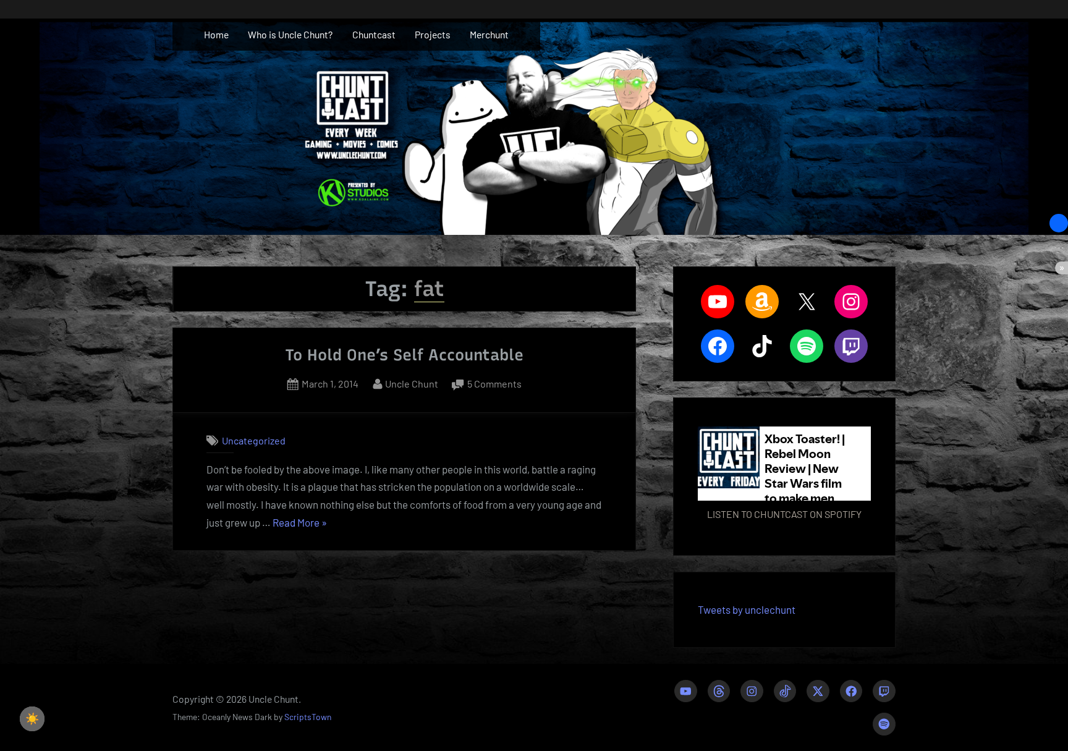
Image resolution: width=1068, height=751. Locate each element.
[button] (1058, 223)
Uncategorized (254, 440)
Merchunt (489, 34)
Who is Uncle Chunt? (290, 34)
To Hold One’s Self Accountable (404, 355)
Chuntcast (374, 34)
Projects (433, 34)
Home (216, 34)
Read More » (300, 524)
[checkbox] (32, 718)
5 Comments (494, 384)
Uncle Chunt (411, 383)
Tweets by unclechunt (746, 609)
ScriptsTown (307, 716)
